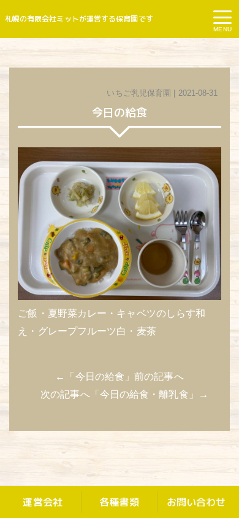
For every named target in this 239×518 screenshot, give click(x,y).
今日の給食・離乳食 (144, 394)
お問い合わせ (196, 502)
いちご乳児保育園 (139, 93)
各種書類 (118, 502)
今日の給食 (100, 376)
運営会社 (42, 502)
